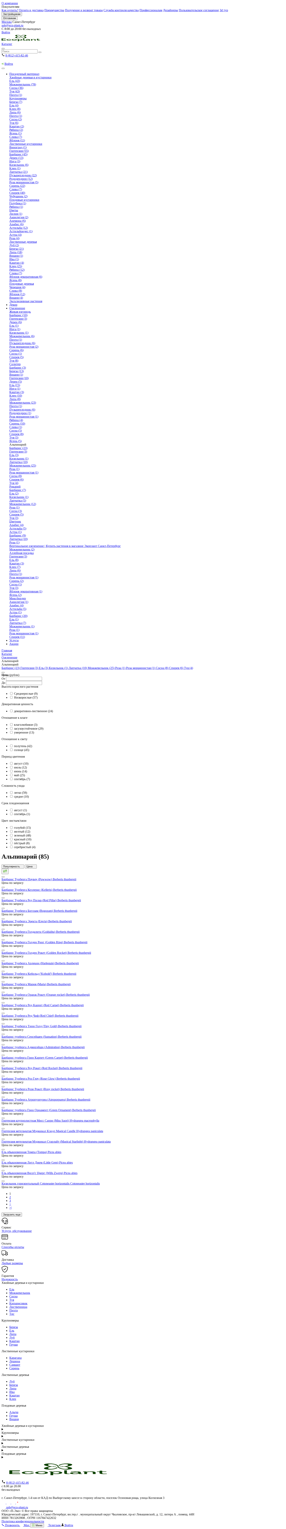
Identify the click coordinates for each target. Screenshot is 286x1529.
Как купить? (10, 10)
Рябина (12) (17, 269)
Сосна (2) (15, 119)
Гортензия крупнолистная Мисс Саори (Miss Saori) (50, 1120)
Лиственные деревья (23, 241)
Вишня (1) (16, 255)
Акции (13, 644)
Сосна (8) (15, 476)
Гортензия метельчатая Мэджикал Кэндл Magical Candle (52, 1131)
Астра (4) (15, 234)
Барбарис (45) (18, 154)
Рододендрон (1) (20, 413)
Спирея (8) (16, 434)
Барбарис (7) (17, 490)
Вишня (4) (16, 297)
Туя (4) (13, 483)
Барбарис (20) (18, 616)
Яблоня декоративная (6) (25, 276)
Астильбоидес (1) (20, 231)
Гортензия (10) (19, 378)
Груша (13, 1344)
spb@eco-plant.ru (12, 25)
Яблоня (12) (17, 294)
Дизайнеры (170, 10)
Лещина (14, 1361)
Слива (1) (15, 427)
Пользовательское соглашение (199, 10)
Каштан (14, 1341)
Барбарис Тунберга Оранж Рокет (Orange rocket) (46, 994)
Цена (29, 866)
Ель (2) (13, 493)
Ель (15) (14, 385)
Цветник (15, 521)
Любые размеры (12, 1263)
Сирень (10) (17, 423)
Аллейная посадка (21, 553)
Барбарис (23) (18, 448)
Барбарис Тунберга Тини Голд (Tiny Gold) (42, 1026)
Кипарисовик (18, 1303)
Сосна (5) (15, 430)
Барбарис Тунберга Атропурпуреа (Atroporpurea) (46, 1099)
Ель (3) (13, 455)
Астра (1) (15, 532)
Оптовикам (9, 18)
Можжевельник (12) (22, 504)
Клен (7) (14, 567)
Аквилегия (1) (18, 602)
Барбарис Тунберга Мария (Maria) (36, 984)
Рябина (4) (16, 420)
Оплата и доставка (31, 10)
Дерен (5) (15, 381)
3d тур (224, 10)
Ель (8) (13, 560)
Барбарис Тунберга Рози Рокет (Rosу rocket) (43, 1089)
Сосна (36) (16, 88)
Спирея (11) (17, 637)
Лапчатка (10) (18, 462)
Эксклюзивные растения (25, 301)
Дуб (12, 1337)
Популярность (12, 866)
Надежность (10, 1279)
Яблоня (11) (17, 140)
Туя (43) (14, 91)
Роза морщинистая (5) (23, 182)
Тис (11, 1314)
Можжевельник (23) (22, 402)
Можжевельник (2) (21, 549)
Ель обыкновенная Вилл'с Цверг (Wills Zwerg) (39, 1173)
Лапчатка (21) (18, 171)
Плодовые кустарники (24, 199)
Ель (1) (13, 325)
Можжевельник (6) (21, 336)
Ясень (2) (15, 595)
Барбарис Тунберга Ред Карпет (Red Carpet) (43, 1005)
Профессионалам (150, 10)
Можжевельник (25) (22, 465)
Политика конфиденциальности (23, 1521)
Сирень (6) (16, 350)
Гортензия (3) (18, 318)
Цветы (13, 210)
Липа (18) (15, 252)
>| (10, 1207)
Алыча (13, 1412)
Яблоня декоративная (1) (25, 591)
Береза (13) (16, 371)
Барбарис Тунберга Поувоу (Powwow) (39, 879)
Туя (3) (13, 437)
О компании (10, 3)
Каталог (7, 44)
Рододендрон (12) (21, 178)
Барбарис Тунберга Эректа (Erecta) (37, 921)
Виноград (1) (18, 147)
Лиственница (18, 1307)
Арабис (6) (16, 224)
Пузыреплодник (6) (22, 343)
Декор (13, 304)
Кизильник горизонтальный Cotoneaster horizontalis (51, 1183)
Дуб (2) (14, 245)
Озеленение (17, 308)
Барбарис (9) (17, 535)
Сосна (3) (15, 511)
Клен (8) (14, 109)
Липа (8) (15, 399)
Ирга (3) (14, 161)
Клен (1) (14, 168)
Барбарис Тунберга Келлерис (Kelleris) (39, 889)
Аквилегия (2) (18, 217)
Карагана (15, 1357)
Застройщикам (11, 14)
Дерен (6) (15, 322)
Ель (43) (14, 81)
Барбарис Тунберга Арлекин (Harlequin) (40, 963)
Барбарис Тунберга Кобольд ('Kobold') (39, 973)
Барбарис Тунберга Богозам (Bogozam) (39, 910)
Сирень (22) (17, 185)
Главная (7, 650)
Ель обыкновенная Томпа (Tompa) (31, 1152)
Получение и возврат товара (84, 10)
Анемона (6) (17, 220)
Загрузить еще (11, 1214)
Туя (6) (13, 123)
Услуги (14, 640)
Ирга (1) (14, 329)
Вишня (14, 1419)
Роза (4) (14, 238)
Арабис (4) (16, 525)
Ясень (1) (15, 133)
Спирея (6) (16, 479)
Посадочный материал (24, 74)
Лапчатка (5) (17, 500)
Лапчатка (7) (17, 623)
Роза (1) (14, 469)
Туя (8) (13, 360)
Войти (6, 32)
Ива (12, 1392)
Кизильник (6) (18, 164)
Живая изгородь (20, 311)
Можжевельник (19, 1293)
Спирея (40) (17, 192)
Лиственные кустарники (25, 143)
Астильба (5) (17, 528)
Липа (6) (15, 112)
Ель (11, 1289)
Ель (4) (13, 105)
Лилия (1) (15, 213)
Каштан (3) (16, 392)
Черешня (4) (17, 287)
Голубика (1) (17, 203)
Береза (13, 1327)
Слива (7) (15, 137)
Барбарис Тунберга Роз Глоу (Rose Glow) (41, 1078)
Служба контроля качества (121, 10)
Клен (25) (15, 266)
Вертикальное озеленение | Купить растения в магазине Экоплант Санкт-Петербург (65, 546)
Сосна (13, 1296)
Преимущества (54, 10)
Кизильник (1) (18, 332)
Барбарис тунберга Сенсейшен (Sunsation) (42, 1036)
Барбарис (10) (18, 315)
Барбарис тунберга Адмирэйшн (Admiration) (43, 1047)
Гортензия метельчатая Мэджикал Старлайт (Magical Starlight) (56, 1141)
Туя (11, 1300)
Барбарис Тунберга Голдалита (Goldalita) (41, 931)
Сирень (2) (16, 581)
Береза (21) (16, 248)
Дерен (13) (16, 157)
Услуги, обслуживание (17, 1231)
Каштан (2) (16, 126)
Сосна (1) (15, 353)
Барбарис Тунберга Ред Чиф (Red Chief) (40, 1015)
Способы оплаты (13, 1247)
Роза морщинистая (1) (23, 416)
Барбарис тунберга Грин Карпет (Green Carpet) (45, 1057)
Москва (7, 22)
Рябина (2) (16, 130)
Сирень (14, 1368)
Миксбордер (17, 598)
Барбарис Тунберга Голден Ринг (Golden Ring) (44, 942)
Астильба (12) (18, 227)
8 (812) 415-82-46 (16, 55)
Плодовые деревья (21, 283)
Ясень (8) (15, 280)
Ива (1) (14, 259)
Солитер (15, 364)
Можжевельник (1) (21, 626)
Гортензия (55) (19, 150)
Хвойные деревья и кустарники (30, 77)
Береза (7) (15, 102)
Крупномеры (18, 98)
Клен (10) (15, 395)
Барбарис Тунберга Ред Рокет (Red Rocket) (42, 1068)
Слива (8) (15, 290)
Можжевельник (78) (22, 84)
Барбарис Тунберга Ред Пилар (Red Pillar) (41, 900)
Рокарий (15, 486)
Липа (12, 1334)
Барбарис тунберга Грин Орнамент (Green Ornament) (49, 1110)
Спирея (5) (16, 357)
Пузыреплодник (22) (23, 175)
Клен (12, 1399)
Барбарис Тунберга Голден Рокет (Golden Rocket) (46, 952)
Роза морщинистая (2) (23, 346)
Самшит (14, 1364)
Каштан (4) (16, 262)
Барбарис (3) (17, 367)
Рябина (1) (16, 206)
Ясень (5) (15, 441)
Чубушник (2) (18, 196)
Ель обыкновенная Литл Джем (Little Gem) (37, 1162)
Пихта (13, 1310)
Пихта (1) (15, 95)
